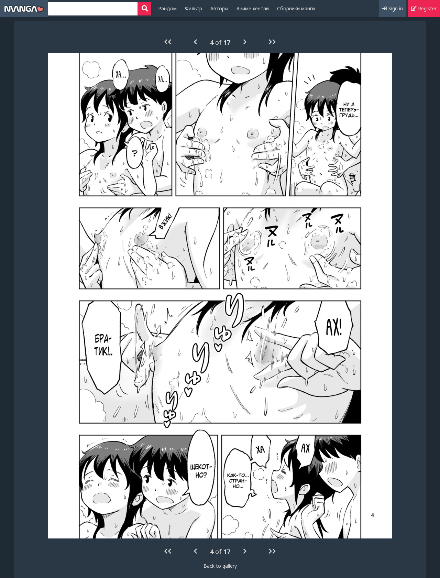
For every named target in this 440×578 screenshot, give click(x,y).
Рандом (167, 8)
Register (427, 8)
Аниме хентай (252, 8)
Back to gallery (220, 566)
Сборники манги (296, 8)
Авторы (219, 8)
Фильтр (193, 8)
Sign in (395, 8)
